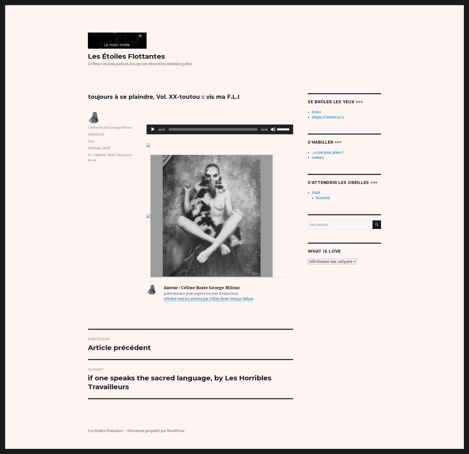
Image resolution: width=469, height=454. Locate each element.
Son (91, 141)
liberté (100, 155)
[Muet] (273, 129)
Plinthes (94, 148)
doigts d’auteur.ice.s (328, 117)
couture (318, 158)
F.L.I (91, 155)
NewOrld (323, 198)
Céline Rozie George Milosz (110, 127)
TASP (106, 148)
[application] (220, 129)
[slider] (284, 129)
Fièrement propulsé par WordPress (155, 431)
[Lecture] (152, 129)
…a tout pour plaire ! (327, 152)
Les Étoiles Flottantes (126, 56)
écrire (316, 112)
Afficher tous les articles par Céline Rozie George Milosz (208, 299)
